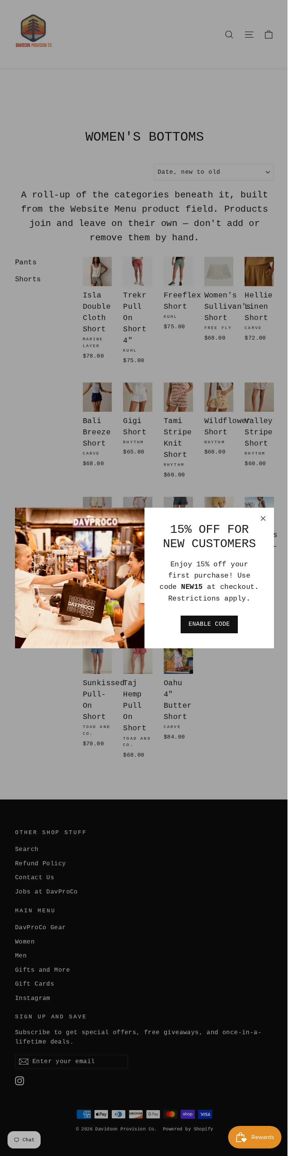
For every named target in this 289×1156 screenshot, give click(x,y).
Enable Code (209, 624)
